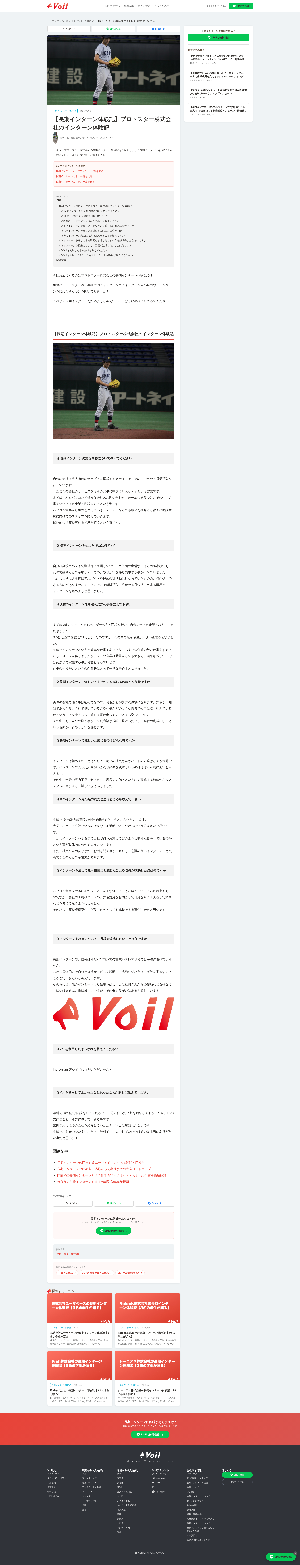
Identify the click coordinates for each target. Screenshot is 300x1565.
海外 (119, 1532)
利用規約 (51, 1482)
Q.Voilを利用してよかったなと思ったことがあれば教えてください (96, 255)
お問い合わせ (53, 1496)
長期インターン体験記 (82, 20)
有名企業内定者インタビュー (200, 1540)
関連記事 (61, 260)
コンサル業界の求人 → (130, 1272)
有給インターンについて (198, 1496)
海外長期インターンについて (200, 1518)
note (158, 1487)
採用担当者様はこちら (216, 6)
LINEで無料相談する (116, 1230)
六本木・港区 (123, 1500)
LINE (158, 1482)
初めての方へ (112, 6)
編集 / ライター (89, 1482)
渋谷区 (120, 1482)
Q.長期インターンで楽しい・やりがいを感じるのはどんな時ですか (96, 225)
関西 (119, 1514)
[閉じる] (295, 1553)
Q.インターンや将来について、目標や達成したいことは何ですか (95, 245)
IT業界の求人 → (67, 1272)
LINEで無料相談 (220, 37)
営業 (84, 1473)
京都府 (120, 1523)
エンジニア (87, 1491)
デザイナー (87, 1496)
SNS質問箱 (192, 1535)
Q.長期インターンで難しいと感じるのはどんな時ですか (90, 230)
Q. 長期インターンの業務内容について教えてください (89, 210)
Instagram (160, 1478)
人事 (84, 1505)
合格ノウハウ (193, 1487)
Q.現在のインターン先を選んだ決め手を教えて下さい (89, 220)
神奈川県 (121, 1509)
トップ (50, 20)
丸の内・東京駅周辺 (126, 1505)
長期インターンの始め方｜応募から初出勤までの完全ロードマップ (104, 1169)
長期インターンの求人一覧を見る (74, 176)
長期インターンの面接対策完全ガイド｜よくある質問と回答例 (101, 1163)
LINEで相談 (243, 6)
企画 (84, 1509)
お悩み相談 (192, 1505)
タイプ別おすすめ (195, 1500)
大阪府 (120, 1518)
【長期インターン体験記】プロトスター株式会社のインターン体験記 (94, 205)
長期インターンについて (198, 1523)
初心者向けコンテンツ (197, 1478)
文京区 (120, 1496)
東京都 (120, 1478)
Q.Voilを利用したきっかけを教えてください (84, 250)
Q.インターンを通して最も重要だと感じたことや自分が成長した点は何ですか (102, 240)
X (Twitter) (161, 1473)
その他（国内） (124, 1527)
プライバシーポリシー (57, 1478)
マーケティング (89, 1478)
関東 (119, 1473)
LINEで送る (115, 28)
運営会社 (51, 1487)
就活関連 (191, 1509)
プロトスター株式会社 (68, 1253)
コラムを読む (161, 6)
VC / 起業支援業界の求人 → (97, 1272)
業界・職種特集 (194, 1514)
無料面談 (129, 6)
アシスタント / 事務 (91, 1487)
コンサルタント (89, 1500)
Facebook (160, 28)
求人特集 (191, 1491)
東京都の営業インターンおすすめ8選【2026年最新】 (94, 1181)
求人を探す (144, 6)
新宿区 (120, 1487)
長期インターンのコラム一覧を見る (75, 181)
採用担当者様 (237, 1482)
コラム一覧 (62, 20)
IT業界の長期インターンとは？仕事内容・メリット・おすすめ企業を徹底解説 (111, 1175)
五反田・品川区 (124, 1491)
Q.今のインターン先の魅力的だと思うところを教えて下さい (93, 235)
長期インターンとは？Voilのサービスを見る (79, 171)
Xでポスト (71, 28)
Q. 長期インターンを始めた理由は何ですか (83, 215)
